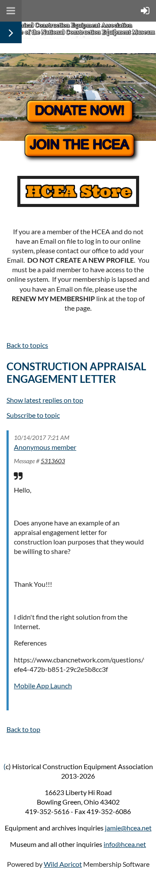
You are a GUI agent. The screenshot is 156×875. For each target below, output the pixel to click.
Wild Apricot (63, 864)
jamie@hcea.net (128, 828)
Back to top (23, 729)
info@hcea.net (125, 844)
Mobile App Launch (43, 685)
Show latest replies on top (44, 400)
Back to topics (27, 345)
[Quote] (18, 475)
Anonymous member (45, 447)
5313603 (53, 461)
